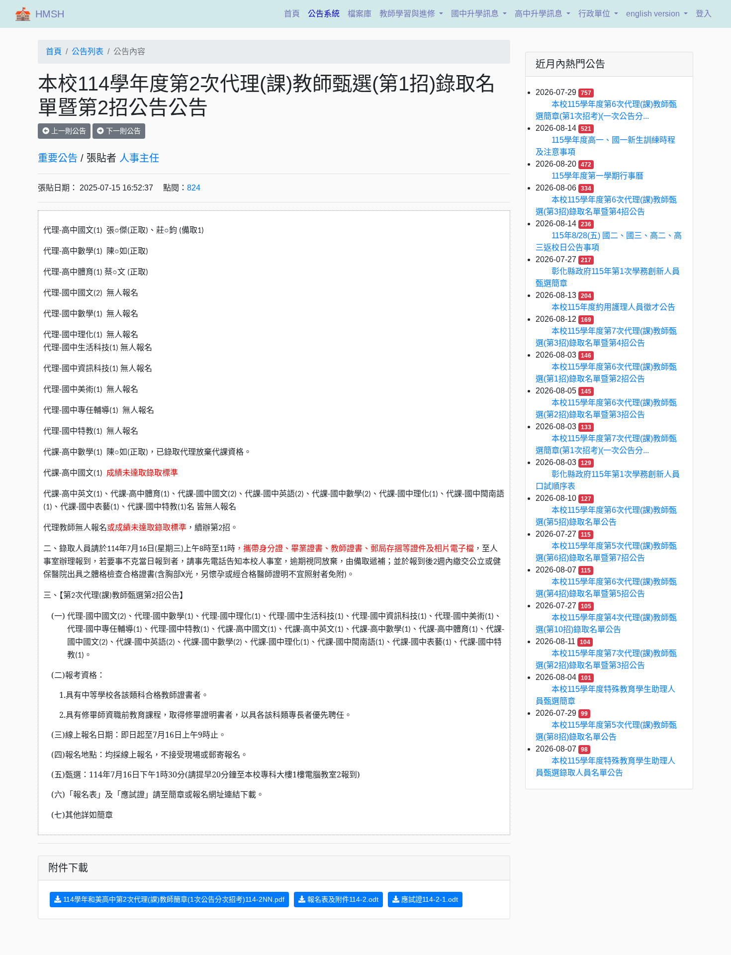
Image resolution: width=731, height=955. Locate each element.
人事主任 (139, 158)
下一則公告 (122, 131)
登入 (704, 13)
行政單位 (595, 13)
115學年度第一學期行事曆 (597, 176)
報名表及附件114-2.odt (341, 899)
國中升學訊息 (476, 13)
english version (654, 13)
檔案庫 (359, 13)
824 (193, 188)
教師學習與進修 (408, 13)
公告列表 (87, 51)
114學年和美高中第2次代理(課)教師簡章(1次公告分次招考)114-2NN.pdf (172, 899)
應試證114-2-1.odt (428, 899)
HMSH (49, 13)
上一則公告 (67, 131)
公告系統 (324, 13)
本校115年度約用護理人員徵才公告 (613, 307)
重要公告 (58, 158)
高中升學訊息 (539, 13)
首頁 (294, 13)
